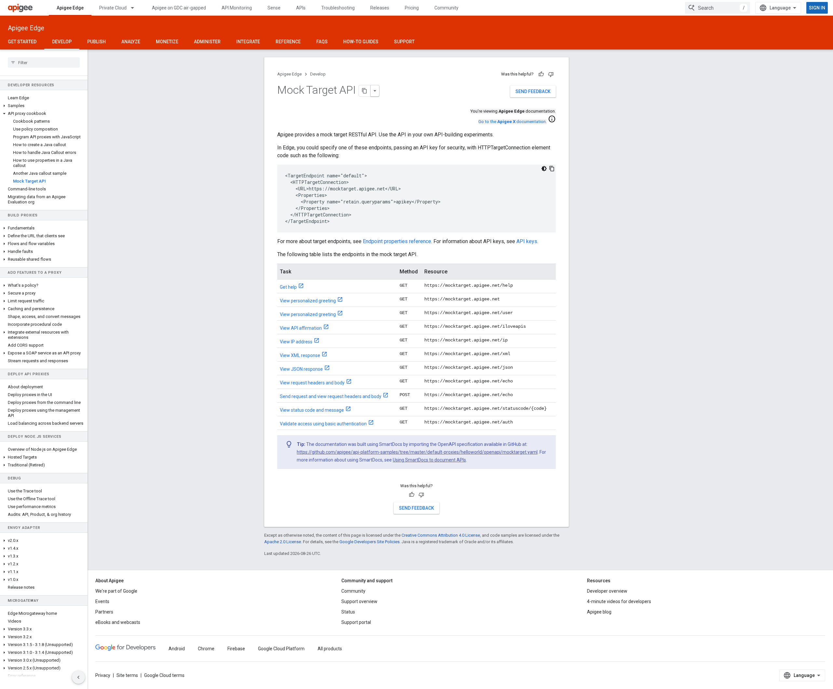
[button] (44, 106)
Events (102, 601)
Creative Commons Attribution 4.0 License (441, 535)
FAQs (322, 41)
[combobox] (717, 8)
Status (348, 611)
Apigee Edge (70, 7)
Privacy (102, 675)
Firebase (236, 648)
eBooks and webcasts (117, 622)
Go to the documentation (512, 121)
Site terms (127, 675)
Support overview (359, 601)
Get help (288, 287)
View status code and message (312, 410)
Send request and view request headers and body (330, 396)
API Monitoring (237, 7)
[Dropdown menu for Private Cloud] (135, 8)
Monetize (167, 41)
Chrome (206, 648)
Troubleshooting (338, 7)
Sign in (817, 7)
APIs (301, 7)
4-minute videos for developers (619, 601)
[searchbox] (44, 62)
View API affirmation (301, 328)
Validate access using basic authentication (323, 423)
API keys (526, 241)
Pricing (412, 7)
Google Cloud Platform (281, 648)
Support (404, 41)
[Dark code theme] (544, 168)
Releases (379, 7)
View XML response (300, 355)
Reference (288, 41)
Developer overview (607, 591)
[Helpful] (541, 74)
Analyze (130, 41)
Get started (22, 41)
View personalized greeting (308, 300)
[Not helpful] (551, 74)
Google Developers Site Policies (369, 541)
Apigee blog (599, 611)
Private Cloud (113, 7)
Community (446, 7)
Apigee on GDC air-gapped (179, 7)
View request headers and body (312, 382)
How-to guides (360, 41)
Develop (62, 41)
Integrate (248, 41)
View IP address (296, 341)
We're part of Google (116, 591)
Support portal (356, 622)
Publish (96, 41)
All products (330, 648)
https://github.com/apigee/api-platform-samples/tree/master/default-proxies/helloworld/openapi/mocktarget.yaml (417, 452)
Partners (104, 611)
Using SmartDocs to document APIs (429, 459)
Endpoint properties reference (397, 241)
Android (177, 648)
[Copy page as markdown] (365, 90)
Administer (207, 41)
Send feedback (533, 91)
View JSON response (301, 369)
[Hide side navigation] (78, 677)
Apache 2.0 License (282, 541)
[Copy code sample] (552, 168)
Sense (273, 7)
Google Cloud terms (164, 675)
